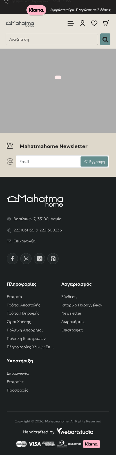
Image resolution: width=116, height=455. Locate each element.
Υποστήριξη (20, 360)
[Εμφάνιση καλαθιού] (105, 23)
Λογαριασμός (76, 284)
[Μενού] (71, 23)
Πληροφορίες (21, 284)
